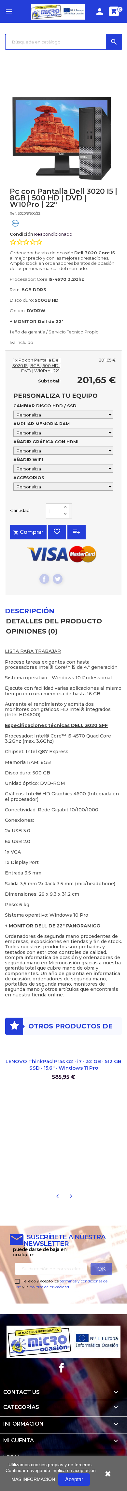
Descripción (29, 611)
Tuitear (58, 579)
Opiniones (32, 631)
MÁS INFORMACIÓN (33, 1479)
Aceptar (74, 1479)
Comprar (28, 532)
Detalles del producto (54, 621)
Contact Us (21, 1392)
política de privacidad (49, 1286)
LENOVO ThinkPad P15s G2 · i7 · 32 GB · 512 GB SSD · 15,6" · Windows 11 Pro (63, 1064)
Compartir (44, 579)
